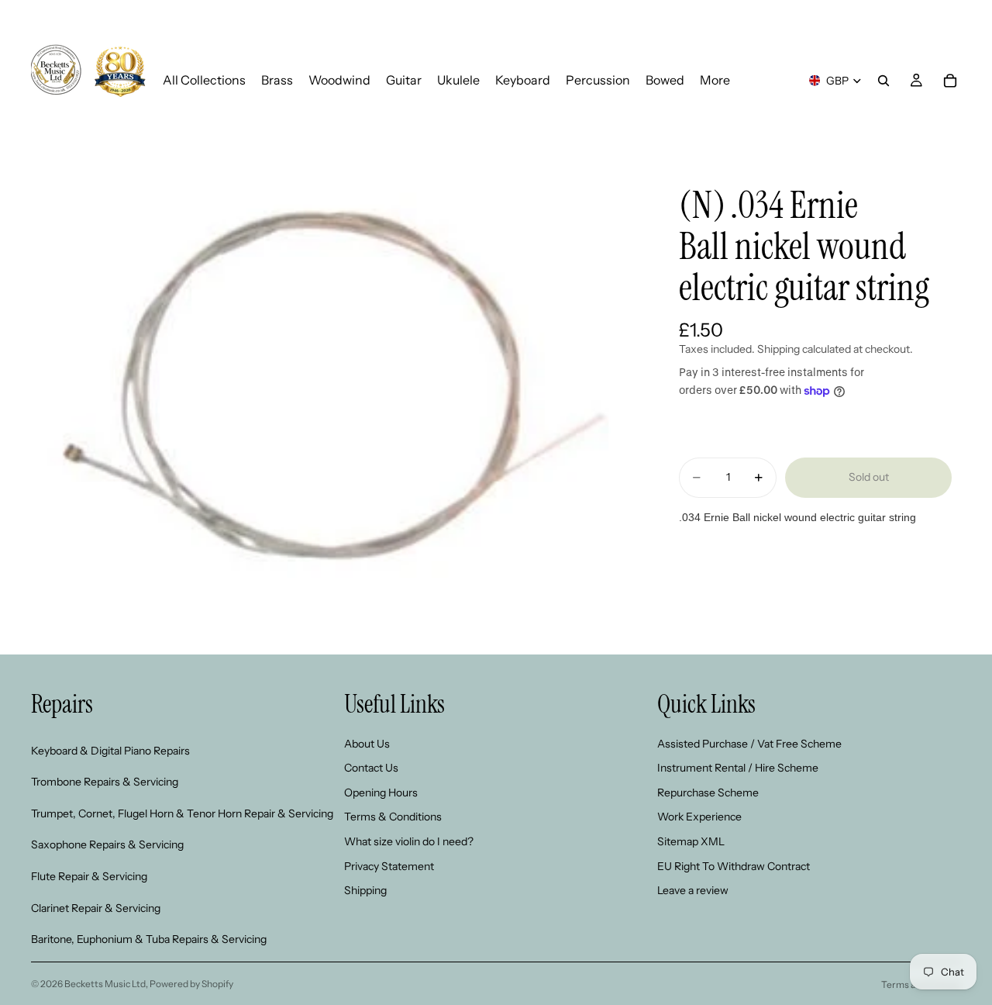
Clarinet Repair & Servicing (95, 908)
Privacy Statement (389, 866)
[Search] (883, 81)
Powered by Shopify (191, 983)
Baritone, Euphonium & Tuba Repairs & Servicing (149, 940)
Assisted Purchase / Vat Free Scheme (749, 744)
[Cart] (950, 81)
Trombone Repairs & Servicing (104, 782)
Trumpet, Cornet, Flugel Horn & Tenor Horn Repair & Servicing (182, 813)
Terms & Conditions (393, 817)
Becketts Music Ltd (105, 983)
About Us (367, 744)
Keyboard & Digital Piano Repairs (110, 751)
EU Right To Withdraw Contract (733, 866)
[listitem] (715, 80)
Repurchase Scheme (708, 793)
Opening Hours (381, 793)
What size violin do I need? (409, 841)
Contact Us (371, 768)
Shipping (365, 891)
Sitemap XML (691, 841)
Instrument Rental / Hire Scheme (737, 768)
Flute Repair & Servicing (89, 876)
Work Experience (699, 817)
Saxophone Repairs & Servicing (107, 845)
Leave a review (692, 891)
